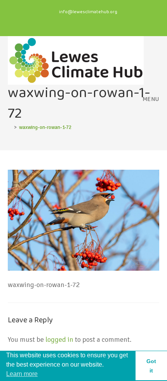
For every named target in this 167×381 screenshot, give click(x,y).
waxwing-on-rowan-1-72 (45, 127)
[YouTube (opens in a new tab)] (99, 21)
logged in (59, 339)
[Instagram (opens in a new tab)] (86, 21)
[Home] (10, 127)
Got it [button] (151, 366)
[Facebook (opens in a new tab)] (71, 21)
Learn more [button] (22, 374)
